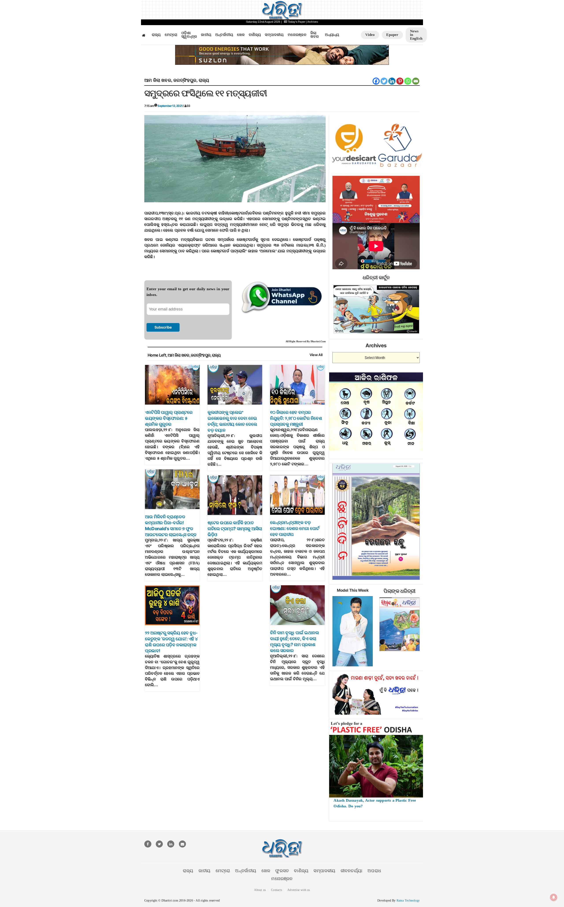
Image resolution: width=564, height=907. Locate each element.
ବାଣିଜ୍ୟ (255, 35)
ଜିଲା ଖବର (314, 35)
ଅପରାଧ (374, 870)
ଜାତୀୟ (206, 35)
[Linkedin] (391, 81)
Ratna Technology (408, 900)
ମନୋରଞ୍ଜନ (297, 35)
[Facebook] (376, 81)
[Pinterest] (399, 81)
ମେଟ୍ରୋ (171, 35)
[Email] (415, 81)
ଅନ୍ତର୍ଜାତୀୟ (224, 35)
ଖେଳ (241, 35)
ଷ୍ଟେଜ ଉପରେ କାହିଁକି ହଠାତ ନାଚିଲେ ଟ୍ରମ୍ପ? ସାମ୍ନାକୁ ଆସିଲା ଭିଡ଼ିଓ (235, 528)
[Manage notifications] (553, 897)
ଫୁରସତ (282, 870)
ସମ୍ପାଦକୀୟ (274, 35)
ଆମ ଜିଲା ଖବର (157, 80)
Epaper (392, 35)
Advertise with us (298, 890)
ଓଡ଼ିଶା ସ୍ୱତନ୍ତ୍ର (189, 35)
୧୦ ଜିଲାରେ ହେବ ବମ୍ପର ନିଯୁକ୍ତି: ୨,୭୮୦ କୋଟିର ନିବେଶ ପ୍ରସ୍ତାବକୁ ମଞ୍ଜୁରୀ (296, 418)
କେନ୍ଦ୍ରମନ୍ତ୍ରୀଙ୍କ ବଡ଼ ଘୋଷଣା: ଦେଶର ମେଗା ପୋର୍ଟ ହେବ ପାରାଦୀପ (294, 528)
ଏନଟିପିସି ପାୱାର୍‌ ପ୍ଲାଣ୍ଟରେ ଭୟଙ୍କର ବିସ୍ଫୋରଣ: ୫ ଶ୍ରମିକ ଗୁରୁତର (168, 418)
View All (316, 355)
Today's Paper (296, 21)
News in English (416, 35)
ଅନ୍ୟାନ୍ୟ (332, 35)
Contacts (276, 890)
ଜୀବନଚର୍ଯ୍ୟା (351, 870)
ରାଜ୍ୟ (156, 35)
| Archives (312, 21)
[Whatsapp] (407, 81)
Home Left (157, 355)
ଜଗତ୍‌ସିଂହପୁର (184, 80)
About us (260, 890)
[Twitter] (384, 81)
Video (370, 35)
